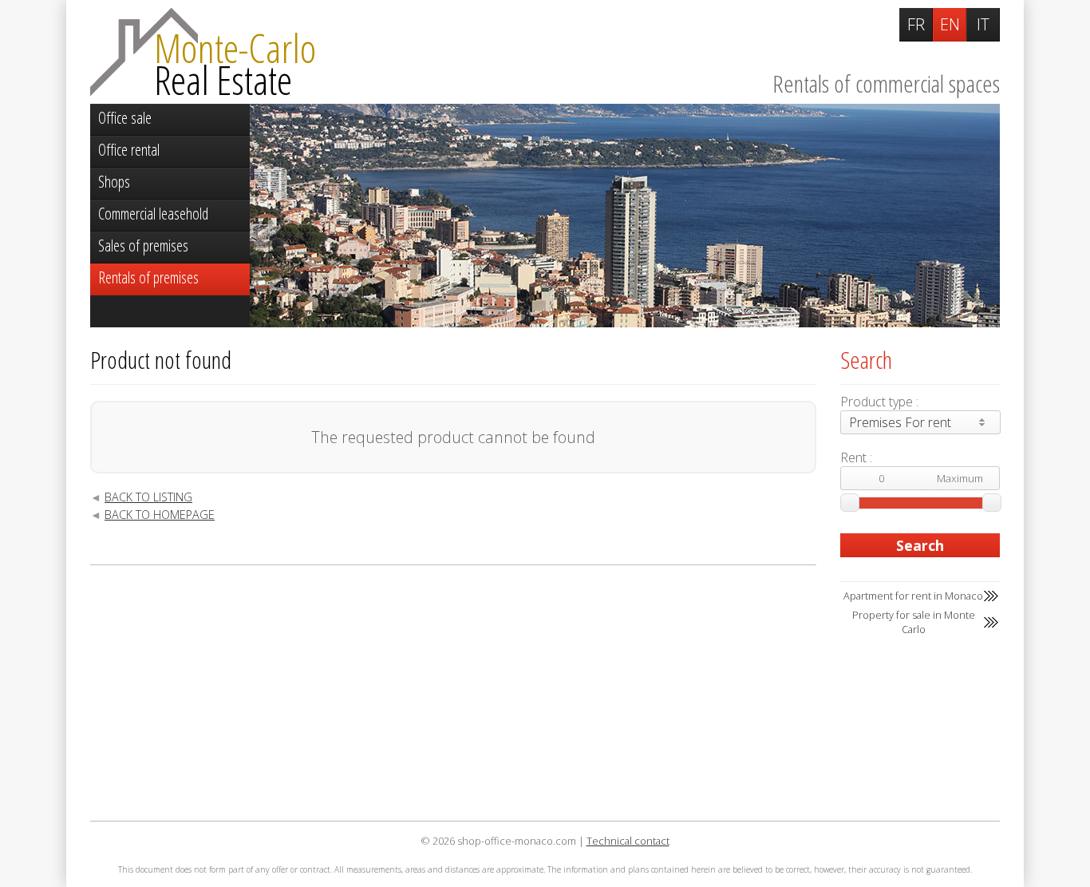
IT (983, 24)
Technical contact (627, 841)
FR (916, 24)
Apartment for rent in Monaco (913, 595)
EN (950, 24)
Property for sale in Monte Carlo (913, 622)
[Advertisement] (453, 693)
